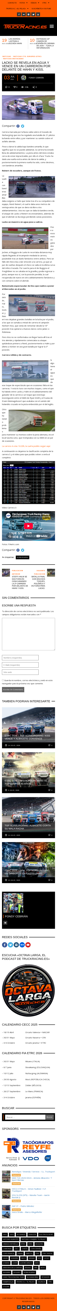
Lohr (15, 1263)
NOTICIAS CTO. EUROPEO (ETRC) (27, 56)
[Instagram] (28, 14)
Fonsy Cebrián (36, 78)
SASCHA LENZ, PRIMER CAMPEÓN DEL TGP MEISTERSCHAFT (44, 42)
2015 (5, 1234)
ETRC (37, 1253)
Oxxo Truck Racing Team (13, 1277)
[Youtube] (38, 14)
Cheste (24, 1249)
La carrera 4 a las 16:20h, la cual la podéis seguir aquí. (26, 446)
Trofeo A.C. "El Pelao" (26, 1282)
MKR (35, 1268)
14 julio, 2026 (14, 745)
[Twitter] (33, 14)
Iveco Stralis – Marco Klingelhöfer (27, 1212)
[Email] (5, 923)
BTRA (23, 1244)
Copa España (36, 1249)
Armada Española (10, 1244)
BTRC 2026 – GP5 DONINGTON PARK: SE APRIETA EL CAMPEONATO (17, 42)
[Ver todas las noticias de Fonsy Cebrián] (23, 77)
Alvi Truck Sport (46, 1234)
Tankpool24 (8, 1282)
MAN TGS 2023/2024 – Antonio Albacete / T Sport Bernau (32, 1179)
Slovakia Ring (32, 1277)
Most (43, 1268)
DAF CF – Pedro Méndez (23, 1206)
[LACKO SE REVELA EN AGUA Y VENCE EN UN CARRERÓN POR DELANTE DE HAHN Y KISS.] (28, 107)
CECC (17, 1249)
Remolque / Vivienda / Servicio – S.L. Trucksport (33, 1171)
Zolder (6, 1286)
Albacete (32, 1234)
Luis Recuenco (26, 1263)
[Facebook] (19, 14)
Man (37, 1263)
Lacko (46, 1258)
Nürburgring (22, 557)
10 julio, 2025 (14, 880)
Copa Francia (8, 1253)
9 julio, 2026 (13, 790)
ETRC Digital (48, 1253)
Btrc (30, 1244)
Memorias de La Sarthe (12, 1268)
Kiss (39, 1258)
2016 (12, 1234)
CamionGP (7, 1249)
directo (29, 1253)
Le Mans (6, 1263)
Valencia (41, 1282)
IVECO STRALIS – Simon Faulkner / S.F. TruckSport (29, 1189)
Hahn (5, 1258)
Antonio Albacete (10, 1239)
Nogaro (16, 1272)
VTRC (50, 1282)
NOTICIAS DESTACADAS (13, 59)
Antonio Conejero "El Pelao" (34, 1239)
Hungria (14, 1258)
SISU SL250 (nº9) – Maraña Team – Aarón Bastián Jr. (31, 1196)
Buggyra (39, 1244)
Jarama (32, 1258)
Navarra (6, 1272)
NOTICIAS (7, 56)
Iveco (23, 1258)
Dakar (20, 1253)
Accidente (21, 1234)
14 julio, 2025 (14, 835)
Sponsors (45, 1277)
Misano (28, 1268)
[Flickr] (24, 14)
